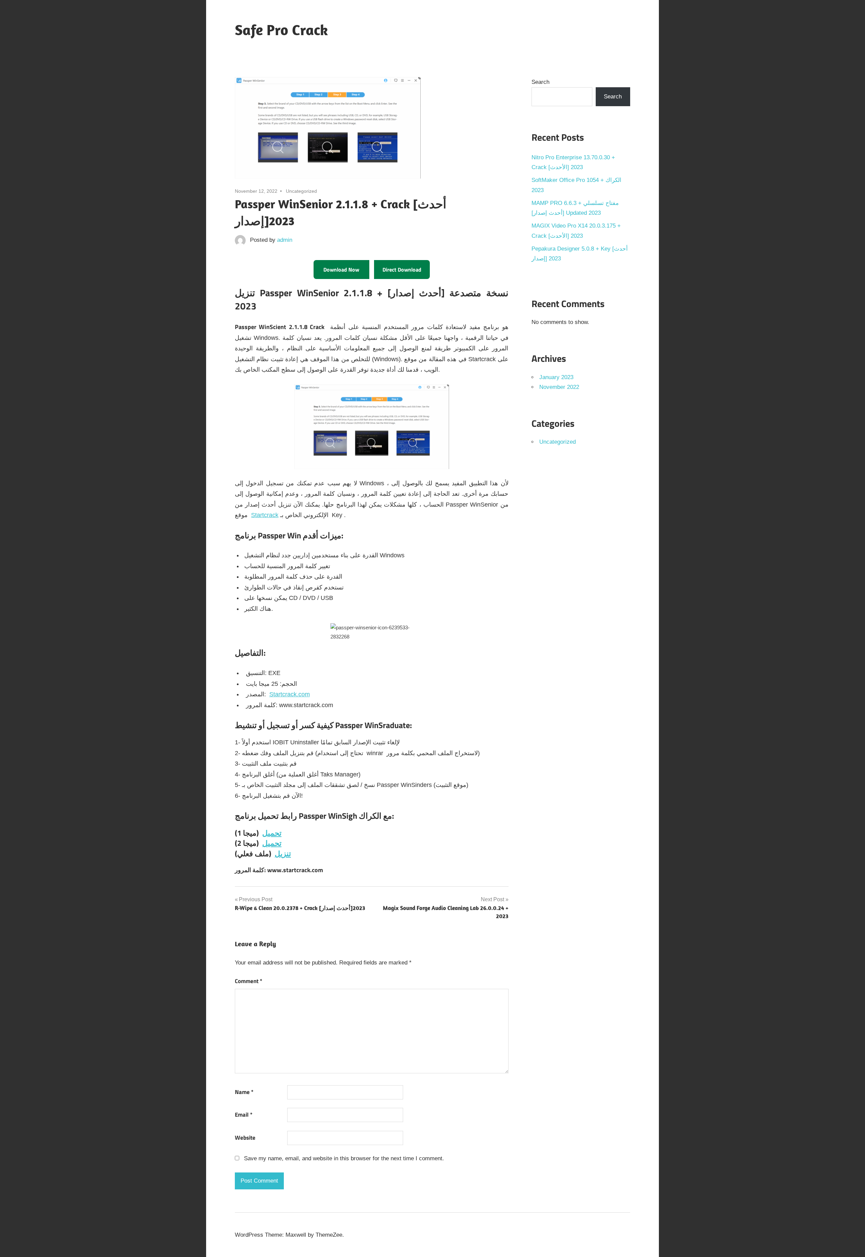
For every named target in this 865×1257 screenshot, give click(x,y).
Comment (248, 981)
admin (284, 240)
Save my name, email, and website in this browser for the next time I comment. (344, 1158)
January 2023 (556, 377)
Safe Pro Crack (281, 30)
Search (540, 82)
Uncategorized (557, 442)
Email (243, 1114)
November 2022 (559, 387)
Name (244, 1092)
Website (245, 1137)
